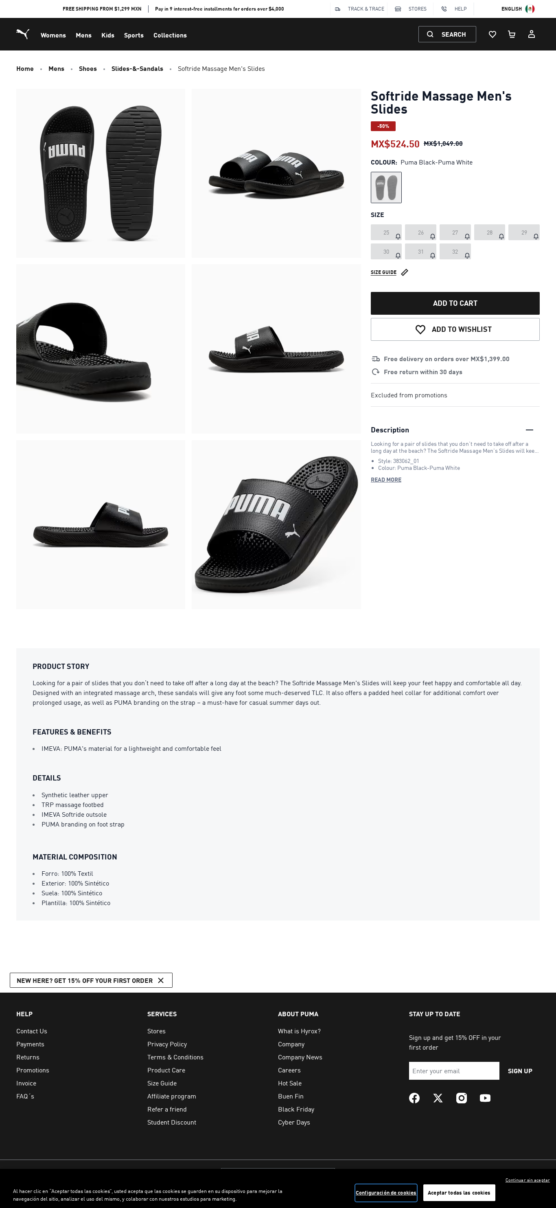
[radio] (386, 187)
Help (461, 9)
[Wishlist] (492, 34)
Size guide (383, 272)
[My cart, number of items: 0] (512, 34)
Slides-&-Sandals (137, 68)
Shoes (88, 68)
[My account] (531, 34)
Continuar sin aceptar (528, 1180)
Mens (84, 35)
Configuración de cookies (386, 1192)
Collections (170, 35)
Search (454, 34)
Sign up (520, 1070)
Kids (107, 35)
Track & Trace (366, 9)
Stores (418, 9)
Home (25, 68)
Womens (53, 35)
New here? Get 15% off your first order (85, 980)
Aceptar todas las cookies (459, 1192)
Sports (134, 35)
